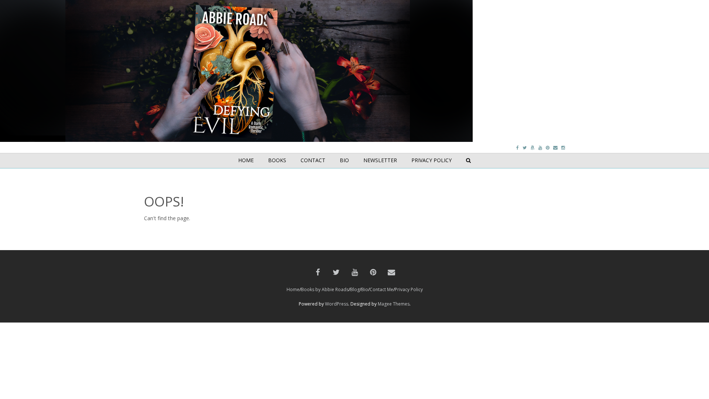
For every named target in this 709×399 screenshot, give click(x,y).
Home (293, 289)
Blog (355, 289)
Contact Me (381, 289)
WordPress (336, 304)
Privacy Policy (409, 289)
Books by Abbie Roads (325, 289)
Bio (364, 289)
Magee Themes (394, 304)
